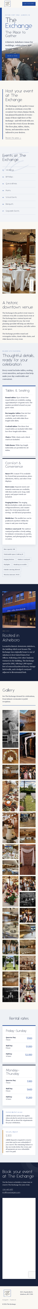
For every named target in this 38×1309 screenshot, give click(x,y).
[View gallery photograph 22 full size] (28, 947)
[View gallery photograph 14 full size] (10, 867)
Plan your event (29, 3)
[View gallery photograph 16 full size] (28, 883)
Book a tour (12, 56)
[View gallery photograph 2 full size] (28, 720)
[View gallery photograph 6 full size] (28, 772)
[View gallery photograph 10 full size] (28, 820)
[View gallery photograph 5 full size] (10, 772)
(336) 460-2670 (7, 1189)
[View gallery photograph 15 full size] (10, 891)
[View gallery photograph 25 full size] (10, 978)
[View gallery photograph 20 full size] (28, 931)
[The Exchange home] (7, 4)
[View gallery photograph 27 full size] (10, 994)
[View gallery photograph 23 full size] (10, 963)
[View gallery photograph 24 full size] (28, 963)
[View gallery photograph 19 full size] (28, 915)
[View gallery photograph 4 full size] (10, 756)
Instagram (5, 1300)
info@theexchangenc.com (11, 1192)
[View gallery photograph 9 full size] (10, 828)
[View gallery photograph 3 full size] (28, 748)
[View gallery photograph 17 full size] (28, 899)
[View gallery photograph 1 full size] (10, 729)
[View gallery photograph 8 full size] (28, 796)
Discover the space (13, 138)
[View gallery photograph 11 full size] (28, 835)
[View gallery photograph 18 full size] (10, 923)
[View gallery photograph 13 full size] (28, 859)
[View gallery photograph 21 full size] (10, 947)
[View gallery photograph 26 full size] (28, 986)
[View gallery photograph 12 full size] (10, 851)
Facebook (13, 1300)
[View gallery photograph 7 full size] (10, 796)
